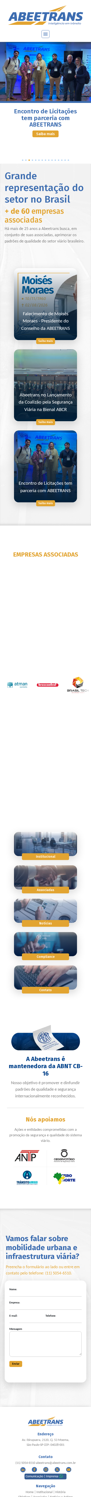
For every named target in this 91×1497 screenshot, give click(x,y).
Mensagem (15, 1329)
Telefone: (51, 1316)
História (60, 1492)
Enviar (15, 1364)
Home (30, 1492)
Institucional (44, 1492)
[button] (22, 160)
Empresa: (14, 1302)
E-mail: (13, 1316)
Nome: (13, 1289)
